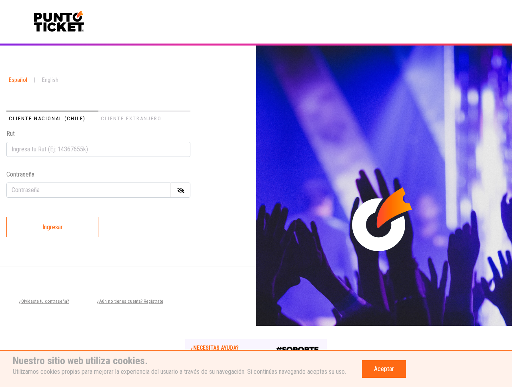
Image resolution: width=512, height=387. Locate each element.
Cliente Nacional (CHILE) (47, 118)
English (50, 80)
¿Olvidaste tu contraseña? (44, 301)
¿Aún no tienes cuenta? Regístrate (130, 301)
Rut (10, 133)
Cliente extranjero (131, 118)
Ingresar (52, 227)
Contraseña (20, 174)
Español (18, 80)
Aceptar (384, 369)
